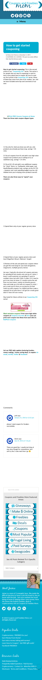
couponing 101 (11, 57)
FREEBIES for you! (21, 635)
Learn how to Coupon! (10, 643)
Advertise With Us (30, 666)
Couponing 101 (18, 71)
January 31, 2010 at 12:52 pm (24, 418)
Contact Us (18, 666)
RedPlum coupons (9, 320)
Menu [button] (22, 21)
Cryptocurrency (7, 635)
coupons (18, 57)
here (28, 316)
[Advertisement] (18, 474)
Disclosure (6, 669)
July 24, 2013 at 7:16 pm (22, 441)
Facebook (23, 354)
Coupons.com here (18, 316)
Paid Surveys (28, 664)
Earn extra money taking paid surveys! (16, 641)
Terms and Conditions (19, 669)
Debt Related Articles (10, 661)
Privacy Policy (33, 669)
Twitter (16, 354)
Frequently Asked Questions (12, 664)
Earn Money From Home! (11, 638)
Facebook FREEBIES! (9, 646)
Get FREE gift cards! (27, 643)
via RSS (10, 354)
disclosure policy (18, 59)
